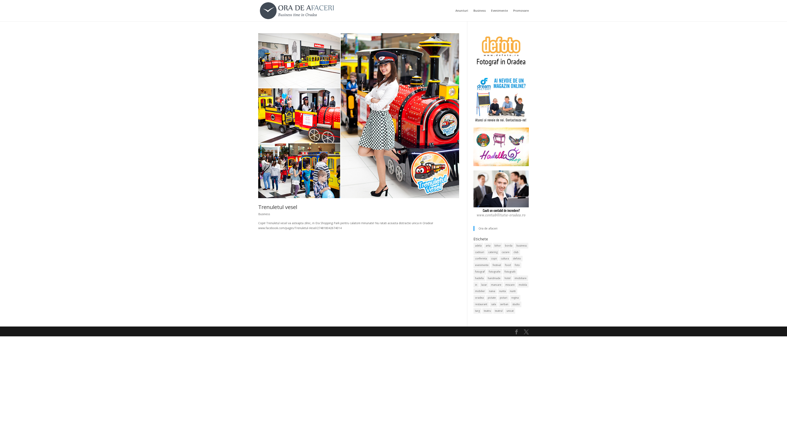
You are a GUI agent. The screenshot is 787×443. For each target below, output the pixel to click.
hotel (508, 278)
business (521, 245)
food (508, 265)
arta (488, 245)
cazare (506, 252)
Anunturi (461, 11)
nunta (502, 291)
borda (508, 245)
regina (515, 297)
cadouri (479, 252)
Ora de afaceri (488, 228)
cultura (505, 258)
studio (516, 304)
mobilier (480, 291)
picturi (503, 297)
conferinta (481, 258)
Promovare (521, 11)
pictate (492, 297)
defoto (517, 258)
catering (493, 252)
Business (479, 11)
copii (494, 258)
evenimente (482, 265)
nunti (513, 291)
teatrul (499, 311)
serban (504, 304)
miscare (510, 285)
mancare (496, 285)
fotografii (510, 271)
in (476, 285)
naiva (492, 291)
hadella (479, 278)
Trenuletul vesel (277, 207)
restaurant (481, 304)
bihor (498, 245)
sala (493, 304)
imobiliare (521, 278)
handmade (494, 278)
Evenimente (499, 11)
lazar (484, 285)
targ (477, 311)
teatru (487, 311)
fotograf (480, 271)
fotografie (494, 271)
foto (517, 265)
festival (497, 265)
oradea (479, 297)
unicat (510, 311)
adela (478, 245)
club (516, 252)
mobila (523, 285)
